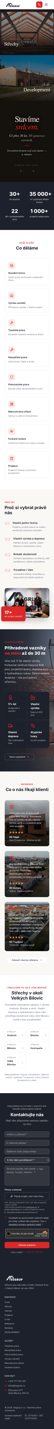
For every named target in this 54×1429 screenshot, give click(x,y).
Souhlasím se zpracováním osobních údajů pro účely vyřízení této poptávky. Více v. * (29, 1221)
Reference (9, 1323)
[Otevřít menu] (46, 4)
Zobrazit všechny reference (25, 960)
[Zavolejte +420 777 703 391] (39, 4)
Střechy (8, 1306)
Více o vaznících (17, 757)
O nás (7, 1319)
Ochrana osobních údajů (13, 1417)
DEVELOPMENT (12, 1332)
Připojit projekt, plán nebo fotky (29, 1196)
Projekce (9, 1315)
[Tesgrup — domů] (13, 4)
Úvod (7, 1302)
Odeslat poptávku (27, 1245)
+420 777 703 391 (34, 1252)
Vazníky (8, 1311)
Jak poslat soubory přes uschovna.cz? (22, 1212)
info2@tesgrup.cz (16, 1385)
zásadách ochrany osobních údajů (25, 1224)
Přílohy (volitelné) (13, 1189)
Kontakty (9, 1328)
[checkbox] (6, 1217)
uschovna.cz (31, 1207)
